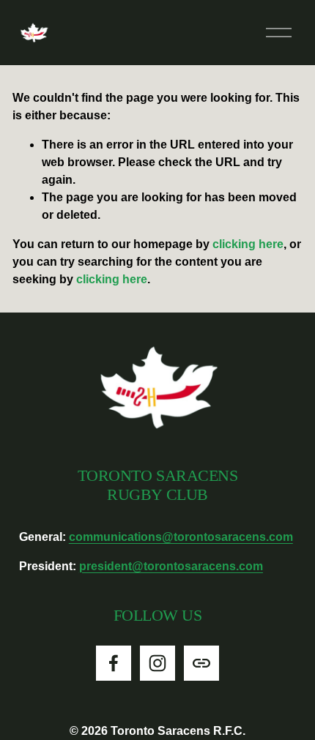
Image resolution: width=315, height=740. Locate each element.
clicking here (248, 244)
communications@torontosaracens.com (181, 537)
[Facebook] (113, 663)
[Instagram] (157, 663)
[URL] (201, 663)
